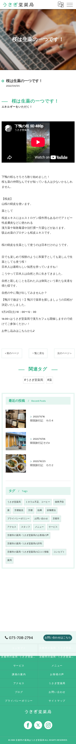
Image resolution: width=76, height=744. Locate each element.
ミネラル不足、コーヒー (38, 502)
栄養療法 (51, 510)
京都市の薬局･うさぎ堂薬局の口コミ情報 (28, 552)
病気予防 (59, 502)
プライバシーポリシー (18, 518)
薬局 (9, 560)
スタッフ (25, 527)
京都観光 (18, 510)
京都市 (56, 518)
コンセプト (59, 552)
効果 (39, 510)
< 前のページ (12, 353)
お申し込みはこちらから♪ (18, 331)
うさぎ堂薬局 (14, 502)
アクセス (11, 527)
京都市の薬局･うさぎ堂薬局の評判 (24, 543)
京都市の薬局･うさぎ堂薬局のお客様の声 (28, 535)
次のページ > (64, 353)
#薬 (49, 380)
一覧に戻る (38, 353)
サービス (53, 527)
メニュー (39, 527)
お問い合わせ (41, 518)
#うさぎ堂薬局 (33, 380)
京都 (30, 510)
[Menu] (69, 4)
